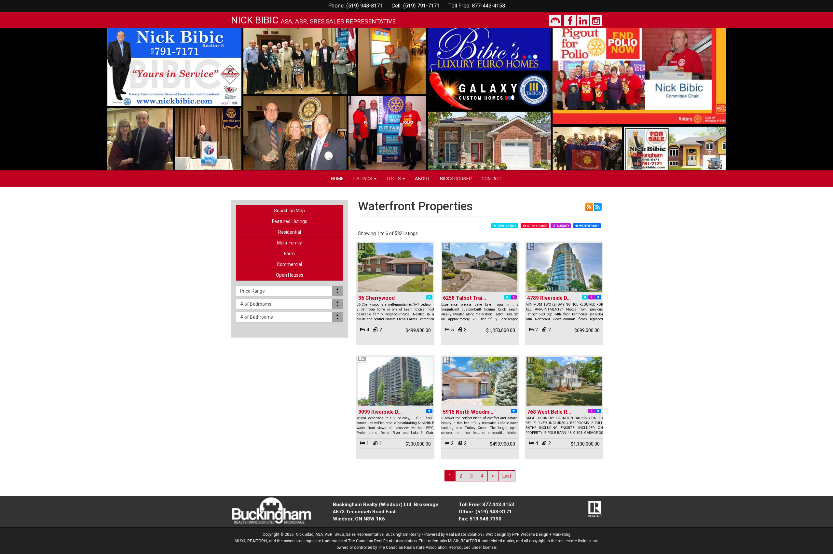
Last (506, 475)
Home (337, 178)
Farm (289, 253)
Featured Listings (289, 221)
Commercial (289, 264)
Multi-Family (289, 242)
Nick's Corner (456, 178)
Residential (289, 232)
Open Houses (289, 275)
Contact (492, 178)
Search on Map (289, 210)
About (422, 178)
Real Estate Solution (464, 534)
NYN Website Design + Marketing (541, 534)
